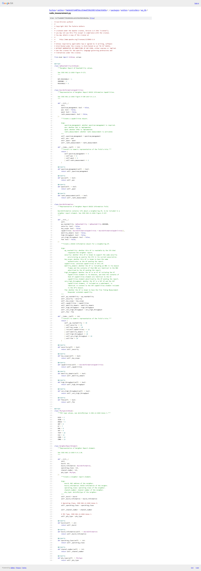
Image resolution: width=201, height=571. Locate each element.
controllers (134, 10)
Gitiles (13, 568)
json (197, 568)
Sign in (197, 3)
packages (115, 10)
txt (192, 568)
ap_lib (143, 10)
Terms (24, 568)
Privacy (18, 568)
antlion (60, 10)
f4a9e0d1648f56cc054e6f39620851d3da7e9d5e (86, 10)
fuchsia (52, 10)
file (92, 18)
